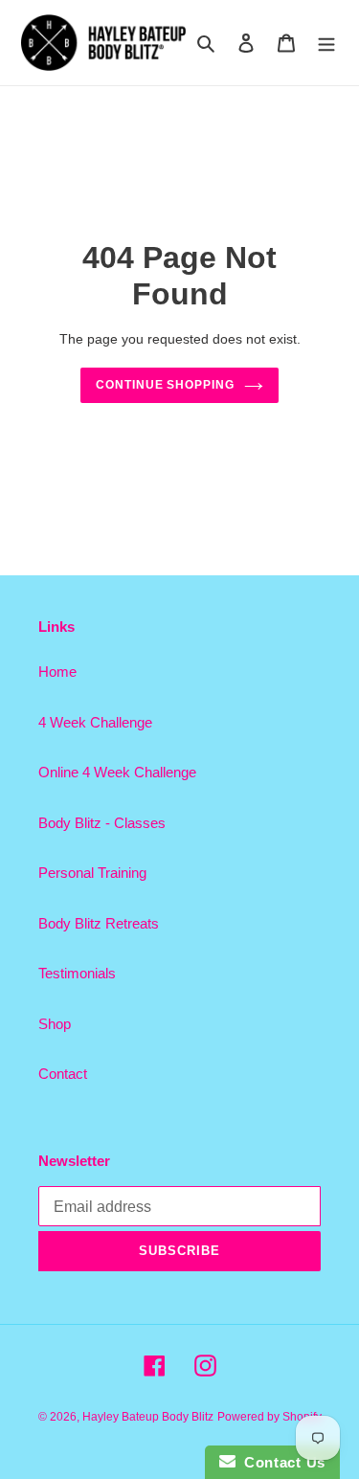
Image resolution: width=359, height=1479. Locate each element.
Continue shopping (166, 385)
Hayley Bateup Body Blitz (147, 1416)
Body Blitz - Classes (102, 823)
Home (57, 671)
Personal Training (92, 872)
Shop (54, 1024)
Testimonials (77, 973)
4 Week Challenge (95, 722)
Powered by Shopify (269, 1416)
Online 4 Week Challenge (117, 772)
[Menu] (326, 42)
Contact (62, 1073)
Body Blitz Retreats (98, 923)
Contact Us (280, 1462)
